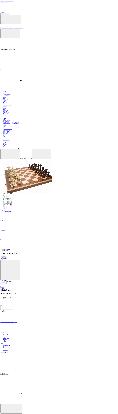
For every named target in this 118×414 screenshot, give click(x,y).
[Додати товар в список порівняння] (10, 265)
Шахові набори (6, 140)
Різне (4, 145)
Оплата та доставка (4, 148)
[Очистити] (41, 154)
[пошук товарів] (10, 154)
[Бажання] (59, 44)
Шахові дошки (6, 143)
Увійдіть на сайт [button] (3, 280)
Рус (3, 25)
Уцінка (4, 146)
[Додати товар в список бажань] (10, 275)
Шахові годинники (7, 141)
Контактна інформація (13, 148)
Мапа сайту (5, 350)
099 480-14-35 (3, 2)
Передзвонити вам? (4, 374)
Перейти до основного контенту (7, 1)
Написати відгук (3, 258)
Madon (10, 298)
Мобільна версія (22, 320)
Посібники (5, 144)
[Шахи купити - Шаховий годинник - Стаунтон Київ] (6, 309)
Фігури (4, 142)
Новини (19, 148)
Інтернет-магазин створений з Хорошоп (8, 322)
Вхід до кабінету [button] (6, 345)
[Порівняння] (10, 33)
